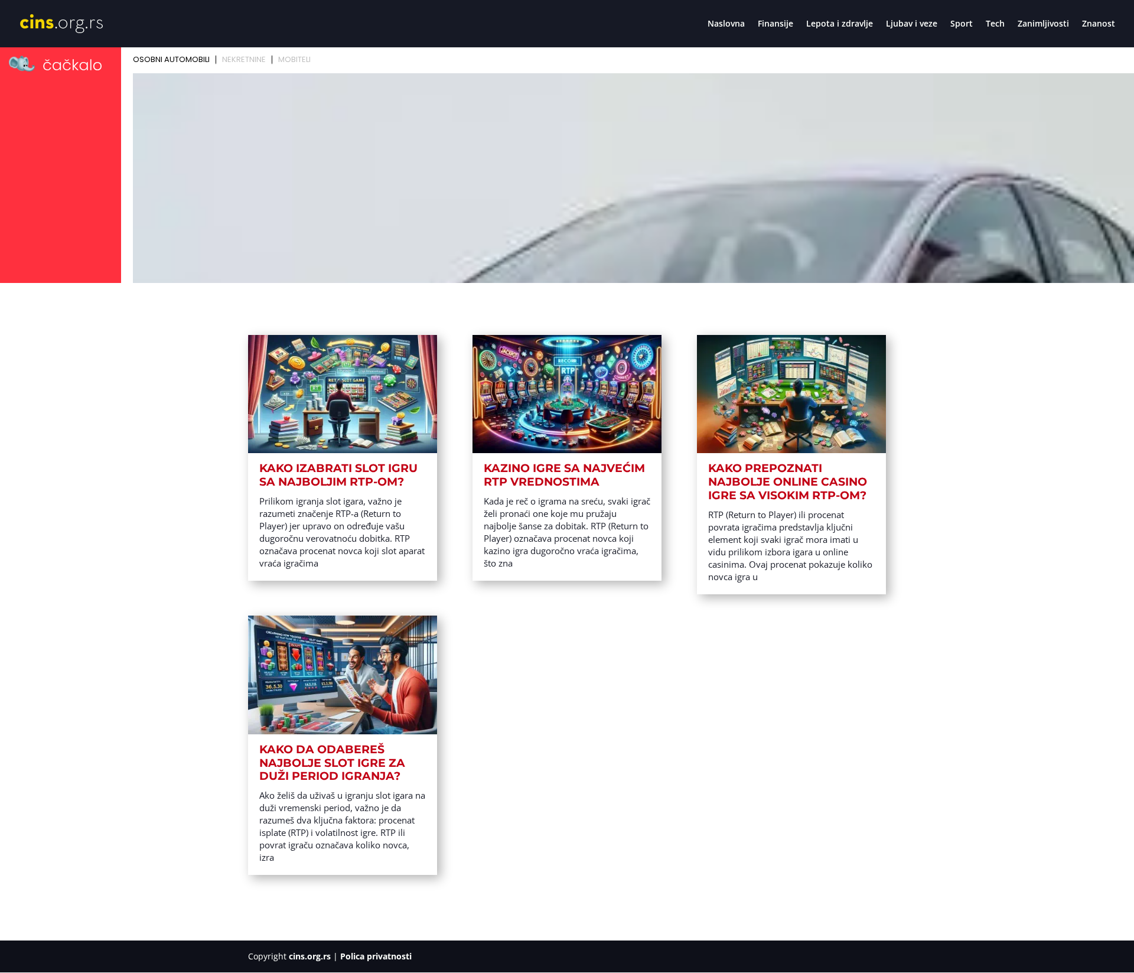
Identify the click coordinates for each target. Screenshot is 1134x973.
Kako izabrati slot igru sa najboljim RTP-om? (338, 475)
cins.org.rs (310, 956)
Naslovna (726, 24)
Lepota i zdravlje (839, 24)
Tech (995, 24)
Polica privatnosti (376, 956)
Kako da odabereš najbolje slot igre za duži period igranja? (332, 763)
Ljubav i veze (911, 24)
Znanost (1098, 24)
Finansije (775, 24)
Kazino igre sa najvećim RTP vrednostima (564, 475)
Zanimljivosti (1043, 24)
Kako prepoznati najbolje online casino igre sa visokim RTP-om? (787, 481)
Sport (961, 24)
